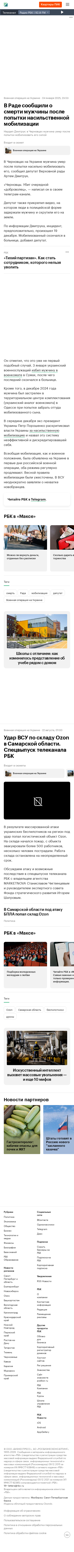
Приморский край (11, 1376)
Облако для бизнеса (41, 1339)
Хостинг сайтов (41, 1359)
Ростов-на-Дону (9, 1341)
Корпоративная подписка (45, 1266)
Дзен (39, 1233)
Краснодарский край (12, 1318)
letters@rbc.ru (16, 1485)
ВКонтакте (42, 1219)
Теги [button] (6, 582)
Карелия (8, 1366)
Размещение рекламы (42, 1315)
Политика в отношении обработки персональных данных (33, 1526)
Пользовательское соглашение (22, 1520)
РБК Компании (42, 1386)
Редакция (42, 1309)
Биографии (10, 1247)
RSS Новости (44, 1281)
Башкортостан (12, 1300)
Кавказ (7, 1361)
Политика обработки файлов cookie (25, 1532)
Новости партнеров (26, 1099)
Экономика (10, 1221)
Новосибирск (11, 1291)
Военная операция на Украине (22, 97)
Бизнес (8, 1230)
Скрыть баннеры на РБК (43, 1249)
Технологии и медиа (11, 1236)
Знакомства (42, 1369)
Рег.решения (42, 1365)
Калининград (11, 1312)
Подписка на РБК (44, 1259)
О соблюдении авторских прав (22, 1515)
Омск (7, 1295)
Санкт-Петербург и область (11, 1278)
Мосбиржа (37, 1497)
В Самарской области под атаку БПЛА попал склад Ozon (33, 912)
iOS (39, 1422)
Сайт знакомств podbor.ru (42, 1377)
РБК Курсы (40, 1394)
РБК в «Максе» (20, 516)
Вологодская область (10, 1306)
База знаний (10, 1252)
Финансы (9, 1242)
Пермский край (9, 1334)
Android (41, 1427)
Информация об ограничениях (22, 1510)
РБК (6, 252)
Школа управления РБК (42, 1403)
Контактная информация (42, 1303)
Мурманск (9, 1370)
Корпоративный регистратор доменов (42, 1350)
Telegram (38, 499)
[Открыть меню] (67, 4)
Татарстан (9, 1347)
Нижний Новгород (9, 1326)
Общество (9, 1226)
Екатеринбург (11, 1286)
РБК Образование (11, 1258)
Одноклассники (45, 1224)
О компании (42, 1295)
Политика (9, 920)
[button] (25, 548)
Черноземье (10, 1356)
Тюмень (8, 1352)
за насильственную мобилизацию (31, 432)
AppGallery (42, 1431)
